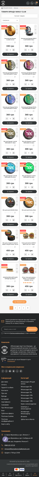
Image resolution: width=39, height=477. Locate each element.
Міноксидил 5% (26, 387)
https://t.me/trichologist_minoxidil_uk (13, 371)
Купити (11, 54)
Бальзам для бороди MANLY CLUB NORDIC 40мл (29, 39)
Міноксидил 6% (26, 389)
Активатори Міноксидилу (25, 413)
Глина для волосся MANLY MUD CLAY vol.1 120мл (29, 243)
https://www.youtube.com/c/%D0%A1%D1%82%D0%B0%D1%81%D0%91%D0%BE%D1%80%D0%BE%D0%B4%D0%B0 (10, 371)
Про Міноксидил (7, 408)
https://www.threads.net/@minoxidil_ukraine (21, 371)
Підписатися (32, 329)
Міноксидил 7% (26, 392)
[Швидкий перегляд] (17, 29)
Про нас (4, 393)
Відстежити (18, 475)
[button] (32, 3)
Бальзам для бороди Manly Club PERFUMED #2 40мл (28, 73)
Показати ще (21, 302)
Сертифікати (5, 402)
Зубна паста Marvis (27, 419)
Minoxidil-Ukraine (7, 8)
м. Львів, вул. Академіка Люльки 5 (16, 441)
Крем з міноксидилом (28, 404)
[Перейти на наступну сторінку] (23, 308)
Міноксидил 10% (26, 395)
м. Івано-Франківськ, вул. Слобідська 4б (19, 438)
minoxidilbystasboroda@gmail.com (17, 449)
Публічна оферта (7, 413)
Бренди (16, 8)
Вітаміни (24, 416)
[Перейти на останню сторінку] (28, 308)
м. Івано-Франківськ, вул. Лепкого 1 (17, 435)
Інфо (2, 474)
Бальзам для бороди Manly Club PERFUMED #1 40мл (10, 73)
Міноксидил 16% (26, 401)
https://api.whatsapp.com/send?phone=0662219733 (17, 371)
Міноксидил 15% (26, 398)
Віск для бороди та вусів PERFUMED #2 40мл (28, 142)
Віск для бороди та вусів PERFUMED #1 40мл (10, 142)
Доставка (4, 382)
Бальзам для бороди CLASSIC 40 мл (10, 39)
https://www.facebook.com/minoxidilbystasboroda (2, 371)
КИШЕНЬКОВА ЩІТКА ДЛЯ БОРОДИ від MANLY (10, 277)
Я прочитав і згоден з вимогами (19, 333)
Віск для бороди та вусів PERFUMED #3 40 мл (10, 176)
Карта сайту (5, 424)
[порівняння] (17, 33)
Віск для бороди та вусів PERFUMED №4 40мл (28, 176)
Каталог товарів (19, 16)
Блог (3, 411)
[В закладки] (17, 26)
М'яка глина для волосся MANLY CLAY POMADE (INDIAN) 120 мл (29, 278)
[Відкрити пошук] (27, 3)
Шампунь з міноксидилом (26, 408)
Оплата (4, 385)
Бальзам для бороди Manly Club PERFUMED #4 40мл (28, 107)
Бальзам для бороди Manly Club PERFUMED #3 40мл (10, 107)
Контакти (4, 390)
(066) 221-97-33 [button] (10, 445)
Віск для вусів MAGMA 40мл (10, 210)
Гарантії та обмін (7, 388)
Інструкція (5, 399)
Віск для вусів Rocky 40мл (29, 210)
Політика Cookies (7, 416)
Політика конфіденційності (17, 333)
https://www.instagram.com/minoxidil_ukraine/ (6, 371)
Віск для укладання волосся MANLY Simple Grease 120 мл (10, 243)
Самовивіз (5, 405)
